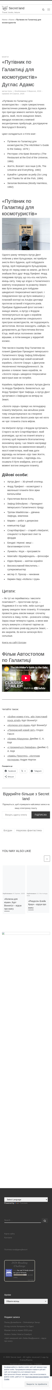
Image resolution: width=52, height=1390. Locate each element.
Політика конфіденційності (15, 1250)
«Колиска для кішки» (19, 725)
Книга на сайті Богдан (14, 642)
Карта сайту (9, 1234)
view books (31, 1280)
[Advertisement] (26, 1160)
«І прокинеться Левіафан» (22, 747)
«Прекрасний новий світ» (21, 730)
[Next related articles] (47, 859)
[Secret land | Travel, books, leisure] (5, 8)
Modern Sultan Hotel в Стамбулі (18, 1334)
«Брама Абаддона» (18, 738)
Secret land (16, 1357)
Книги (11, 20)
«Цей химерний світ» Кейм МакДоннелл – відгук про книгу (25, 1339)
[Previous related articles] (40, 859)
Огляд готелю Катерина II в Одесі (19, 1326)
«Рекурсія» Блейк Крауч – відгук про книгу (37, 904)
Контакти (8, 1238)
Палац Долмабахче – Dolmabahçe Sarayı (22, 1322)
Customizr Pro (26, 1364)
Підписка (41, 815)
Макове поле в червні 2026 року (18, 1330)
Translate (24, 1203)
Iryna (10, 91)
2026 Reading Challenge (19, 1264)
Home (4, 20)
